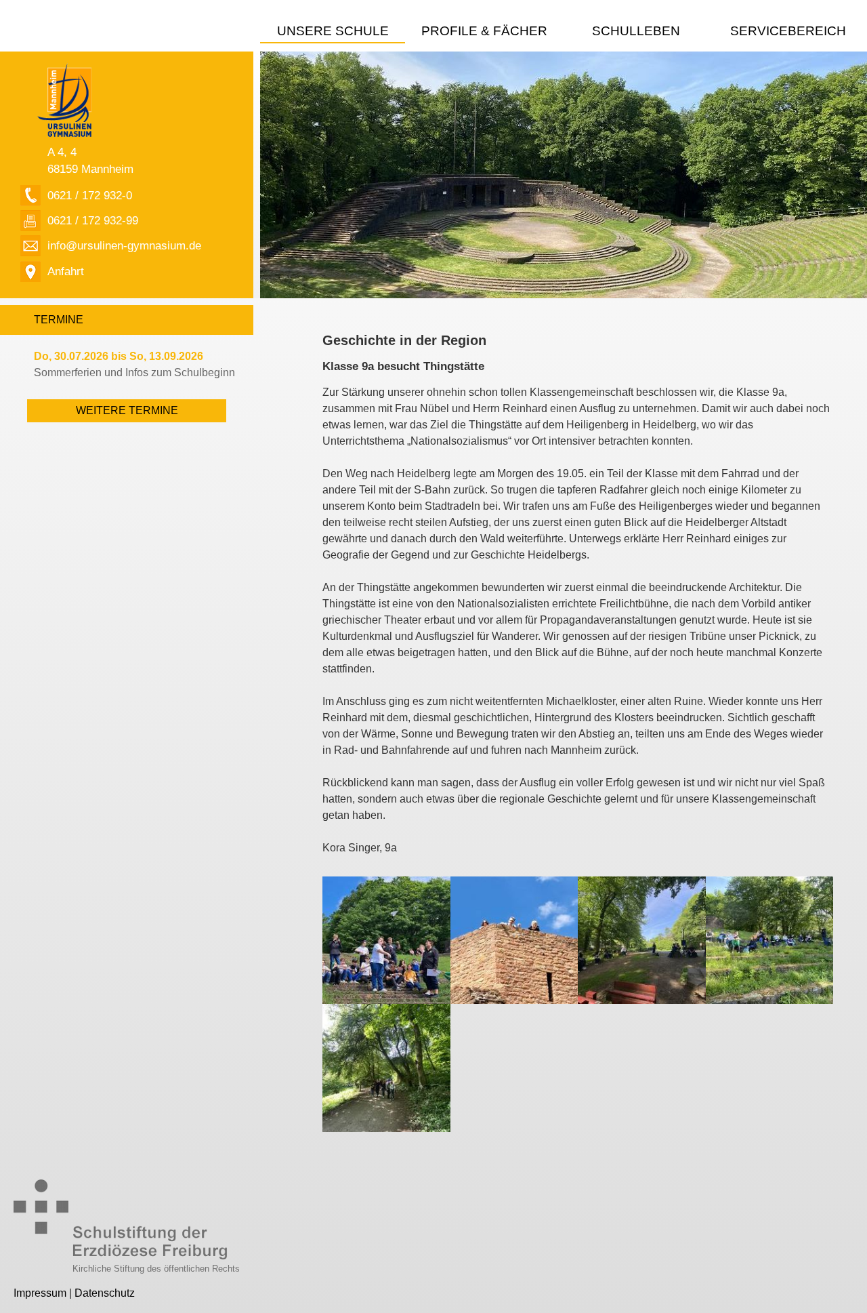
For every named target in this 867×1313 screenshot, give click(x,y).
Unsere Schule (333, 31)
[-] (386, 939)
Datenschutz (105, 1293)
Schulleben (636, 31)
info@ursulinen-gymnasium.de (124, 245)
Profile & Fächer (484, 31)
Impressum (40, 1293)
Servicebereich (788, 31)
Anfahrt (65, 271)
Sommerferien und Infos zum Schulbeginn (134, 364)
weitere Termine (127, 410)
